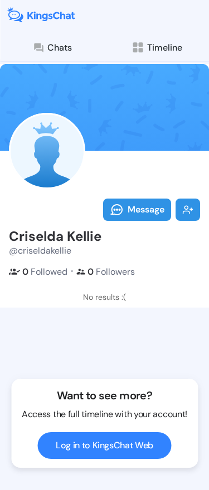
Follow (188, 210)
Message (146, 209)
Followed (44, 272)
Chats (59, 47)
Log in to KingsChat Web (104, 445)
